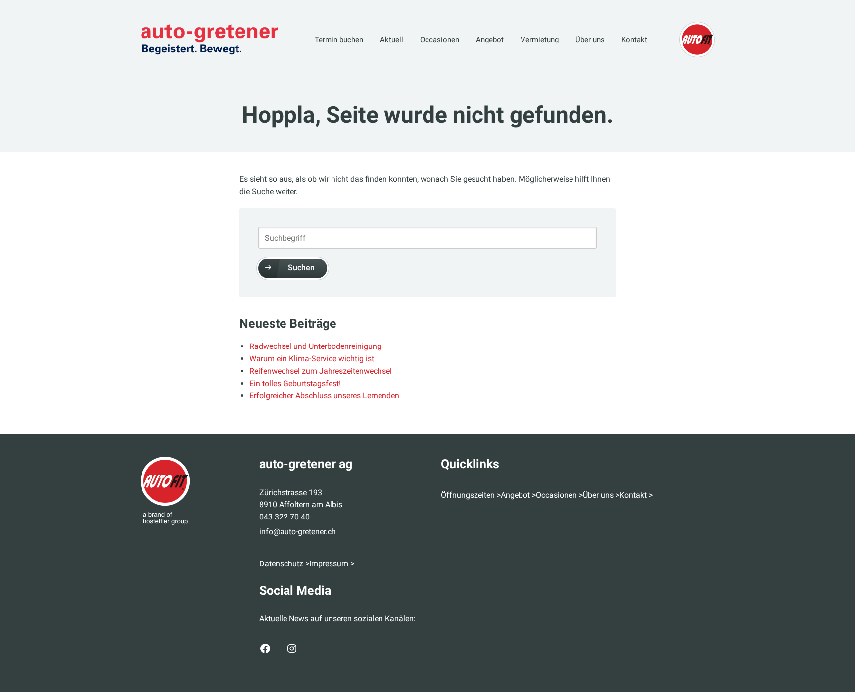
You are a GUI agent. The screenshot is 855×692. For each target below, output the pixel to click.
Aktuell (391, 39)
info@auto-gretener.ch (297, 531)
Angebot (490, 39)
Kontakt (634, 39)
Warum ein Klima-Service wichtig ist (311, 358)
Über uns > (601, 495)
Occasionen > (559, 495)
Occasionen (439, 39)
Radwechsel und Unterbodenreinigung (315, 346)
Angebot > (518, 495)
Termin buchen (339, 39)
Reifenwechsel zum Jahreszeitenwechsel (320, 371)
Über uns (590, 39)
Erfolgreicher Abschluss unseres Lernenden (324, 395)
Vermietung (540, 39)
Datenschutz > (284, 563)
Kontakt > (636, 495)
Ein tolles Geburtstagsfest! (295, 383)
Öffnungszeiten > (471, 495)
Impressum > (331, 563)
